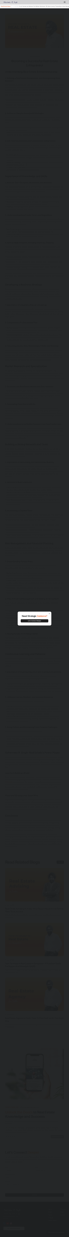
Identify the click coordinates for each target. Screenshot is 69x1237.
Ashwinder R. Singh (43, 757)
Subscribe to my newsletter (56, 1232)
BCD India (8, 782)
